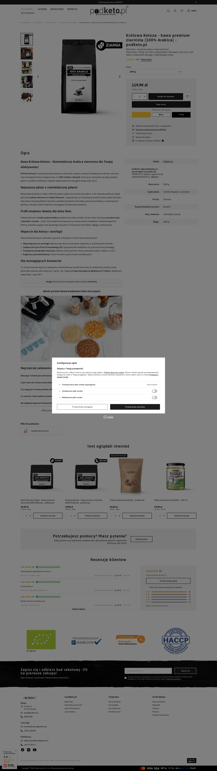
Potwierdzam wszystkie (135, 407)
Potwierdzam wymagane (82, 407)
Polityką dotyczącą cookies (114, 372)
